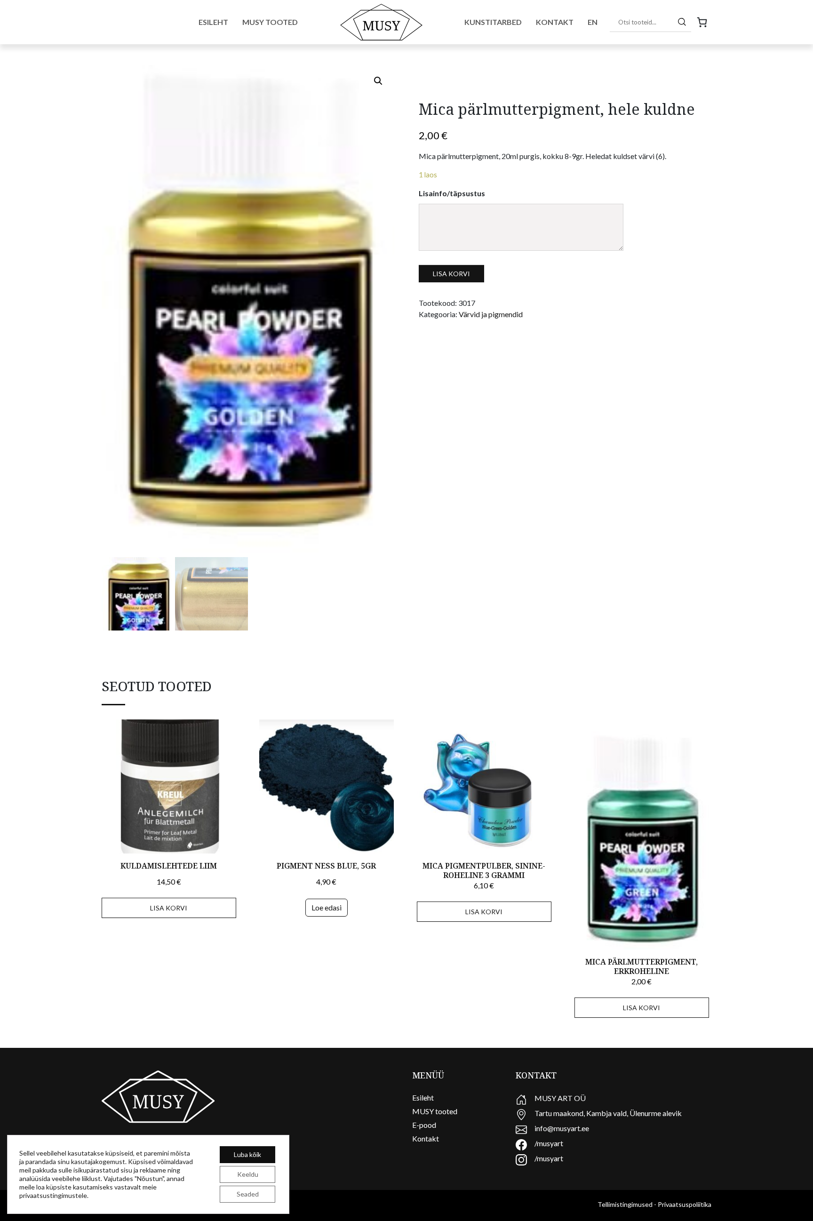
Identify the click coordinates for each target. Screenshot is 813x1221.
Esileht (213, 21)
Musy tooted (270, 21)
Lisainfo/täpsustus (452, 193)
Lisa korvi (451, 274)
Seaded (248, 1194)
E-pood (424, 1124)
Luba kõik (247, 1154)
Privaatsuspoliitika (684, 1204)
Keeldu (247, 1174)
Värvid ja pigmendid (491, 314)
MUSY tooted (434, 1111)
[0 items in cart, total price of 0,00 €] (702, 22)
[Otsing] (682, 21)
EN (593, 21)
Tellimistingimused (625, 1204)
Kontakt (555, 21)
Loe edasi (326, 907)
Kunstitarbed (493, 21)
